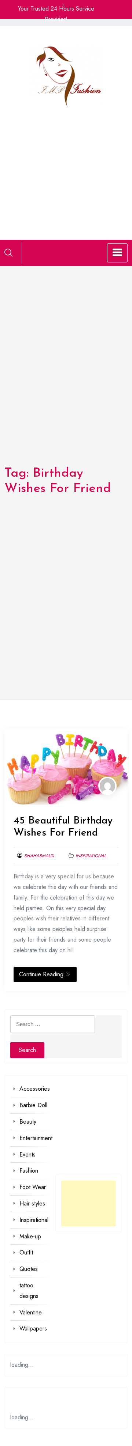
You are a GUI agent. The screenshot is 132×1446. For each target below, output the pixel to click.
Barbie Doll (33, 1105)
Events (27, 1154)
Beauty (27, 1121)
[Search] (8, 252)
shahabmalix (39, 855)
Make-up (30, 1236)
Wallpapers (33, 1328)
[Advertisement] (66, 165)
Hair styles (32, 1203)
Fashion (28, 1170)
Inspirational (91, 855)
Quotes (28, 1269)
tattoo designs (28, 1290)
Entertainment (35, 1138)
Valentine (30, 1312)
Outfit (26, 1252)
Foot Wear (32, 1187)
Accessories (34, 1088)
